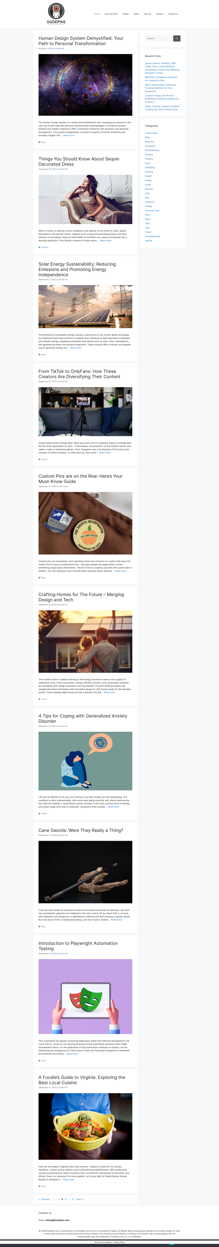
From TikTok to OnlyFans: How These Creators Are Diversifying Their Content (79, 374)
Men (147, 197)
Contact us (173, 14)
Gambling (150, 167)
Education (150, 146)
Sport (148, 219)
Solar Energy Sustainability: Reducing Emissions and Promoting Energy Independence (77, 269)
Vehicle (148, 240)
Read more (68, 135)
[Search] (176, 38)
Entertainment (152, 150)
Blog (43, 142)
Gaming (149, 172)
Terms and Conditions (103, 1242)
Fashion (159, 14)
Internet (147, 14)
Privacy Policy (119, 1242)
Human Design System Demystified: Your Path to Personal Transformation (81, 40)
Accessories (151, 133)
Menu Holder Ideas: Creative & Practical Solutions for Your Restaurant (160, 88)
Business (149, 141)
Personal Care (111, 14)
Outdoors (149, 202)
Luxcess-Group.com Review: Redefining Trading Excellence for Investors (162, 98)
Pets (147, 215)
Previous (44, 1199)
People (148, 206)
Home (97, 14)
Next (80, 1199)
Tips (147, 227)
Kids (147, 193)
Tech (43, 1060)
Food (43, 1186)
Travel (148, 232)
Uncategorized (152, 236)
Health (44, 813)
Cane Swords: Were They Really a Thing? (81, 830)
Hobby (126, 14)
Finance (149, 159)
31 (73, 1199)
